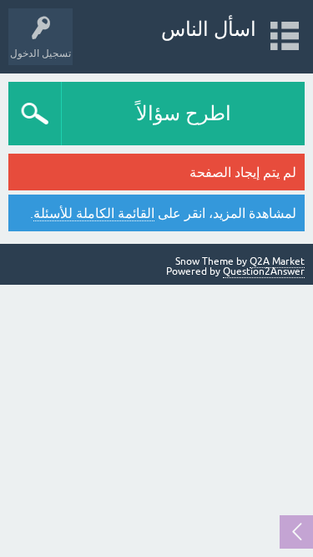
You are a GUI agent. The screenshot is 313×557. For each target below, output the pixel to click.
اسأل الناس (208, 29)
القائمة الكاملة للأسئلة (93, 212)
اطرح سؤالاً (183, 113)
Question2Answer (264, 271)
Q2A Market (277, 261)
